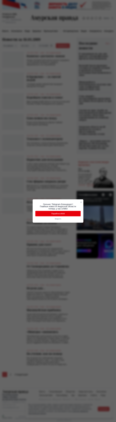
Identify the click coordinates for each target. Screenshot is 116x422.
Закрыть (58, 219)
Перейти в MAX (58, 213)
